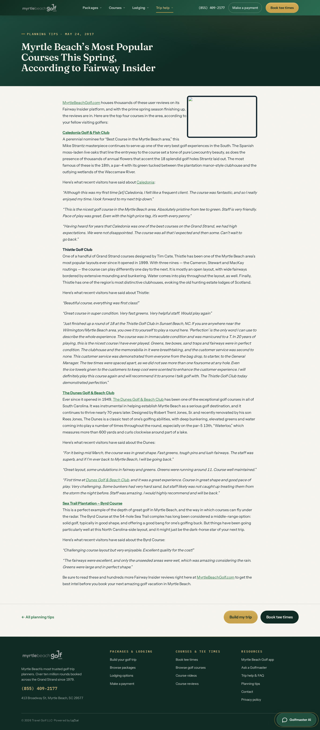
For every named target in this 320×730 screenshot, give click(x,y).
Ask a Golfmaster (254, 667)
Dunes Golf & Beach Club (107, 479)
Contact (247, 692)
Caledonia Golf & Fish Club (86, 132)
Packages (90, 8)
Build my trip (241, 617)
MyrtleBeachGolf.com (81, 102)
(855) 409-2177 (211, 8)
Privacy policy (251, 699)
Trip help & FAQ (252, 675)
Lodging (138, 8)
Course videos (186, 675)
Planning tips (42, 34)
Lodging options (121, 675)
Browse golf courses (191, 667)
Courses (115, 8)
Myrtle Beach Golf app (257, 659)
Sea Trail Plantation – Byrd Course (92, 503)
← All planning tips (37, 617)
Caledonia (145, 182)
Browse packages (123, 667)
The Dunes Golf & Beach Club (88, 392)
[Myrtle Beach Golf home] (39, 8)
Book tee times (282, 8)
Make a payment (245, 8)
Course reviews (187, 684)
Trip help (163, 8)
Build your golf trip (123, 659)
